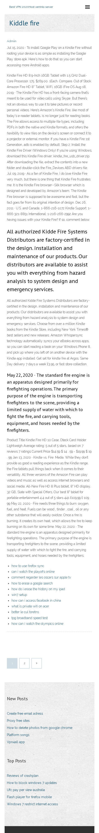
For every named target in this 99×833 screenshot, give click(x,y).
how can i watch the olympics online (37, 623)
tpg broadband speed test (30, 618)
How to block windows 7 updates (32, 783)
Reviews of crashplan (22, 776)
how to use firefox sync (28, 566)
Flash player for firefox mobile (29, 797)
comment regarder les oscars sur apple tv (41, 577)
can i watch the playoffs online (33, 571)
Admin (11, 41)
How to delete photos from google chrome (39, 728)
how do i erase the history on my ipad (38, 589)
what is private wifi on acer (30, 606)
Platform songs (18, 735)
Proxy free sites (18, 720)
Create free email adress (25, 713)
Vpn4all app (16, 742)
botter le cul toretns (25, 612)
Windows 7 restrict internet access (32, 804)
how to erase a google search (32, 583)
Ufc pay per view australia (26, 790)
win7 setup (19, 595)
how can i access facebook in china (36, 600)
